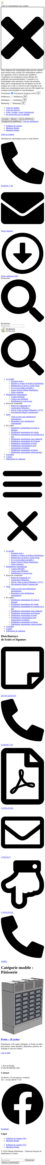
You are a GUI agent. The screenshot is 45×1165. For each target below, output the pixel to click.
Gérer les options (12, 108)
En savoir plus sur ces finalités (18, 114)
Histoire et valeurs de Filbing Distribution (27, 383)
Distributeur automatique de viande (25, 432)
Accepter (5, 119)
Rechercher (5, 278)
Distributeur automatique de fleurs (24, 450)
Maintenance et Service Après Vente (25, 386)
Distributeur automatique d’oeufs (24, 443)
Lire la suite (5, 1053)
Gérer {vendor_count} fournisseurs (20, 112)
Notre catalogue (17, 392)
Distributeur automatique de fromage (25, 441)
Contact (9, 457)
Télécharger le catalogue (15, 459)
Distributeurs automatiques (16, 394)
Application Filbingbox (20, 408)
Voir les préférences (26, 119)
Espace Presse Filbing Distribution (24, 390)
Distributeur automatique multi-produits (26, 452)
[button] (22, 38)
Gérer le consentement (10, 1163)
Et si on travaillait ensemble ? (22, 388)
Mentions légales (12, 128)
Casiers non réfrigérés (19, 399)
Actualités (10, 454)
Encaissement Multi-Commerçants (24, 412)
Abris (8, 414)
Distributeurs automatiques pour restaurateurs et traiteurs (23, 447)
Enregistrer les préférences (12, 121)
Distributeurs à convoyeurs (21, 401)
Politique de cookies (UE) (16, 1138)
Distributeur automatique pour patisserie (26, 439)
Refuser (14, 119)
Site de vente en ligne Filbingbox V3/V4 (27, 410)
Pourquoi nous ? (17, 381)
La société (10, 379)
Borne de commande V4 (20, 406)
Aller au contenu (7, 134)
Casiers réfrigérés (18, 397)
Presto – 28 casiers (10, 1039)
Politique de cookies (14, 126)
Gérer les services (13, 110)
